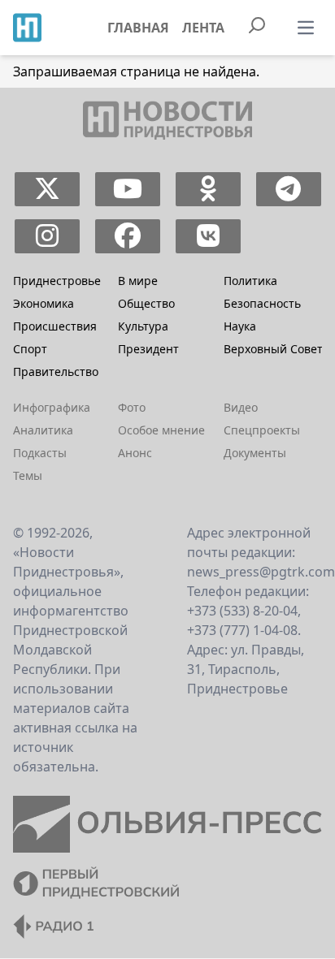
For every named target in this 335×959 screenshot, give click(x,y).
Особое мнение (161, 430)
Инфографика (51, 407)
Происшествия (55, 326)
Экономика (43, 303)
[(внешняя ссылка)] (47, 189)
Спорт (30, 348)
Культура (143, 326)
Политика (250, 280)
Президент (148, 348)
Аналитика (43, 430)
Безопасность (262, 303)
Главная (138, 28)
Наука (240, 326)
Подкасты (40, 452)
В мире (138, 280)
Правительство (55, 371)
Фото (132, 407)
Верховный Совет (273, 348)
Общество (146, 303)
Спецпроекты (262, 430)
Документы (255, 452)
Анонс (135, 452)
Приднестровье (57, 280)
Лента (203, 28)
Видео (241, 407)
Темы (27, 475)
